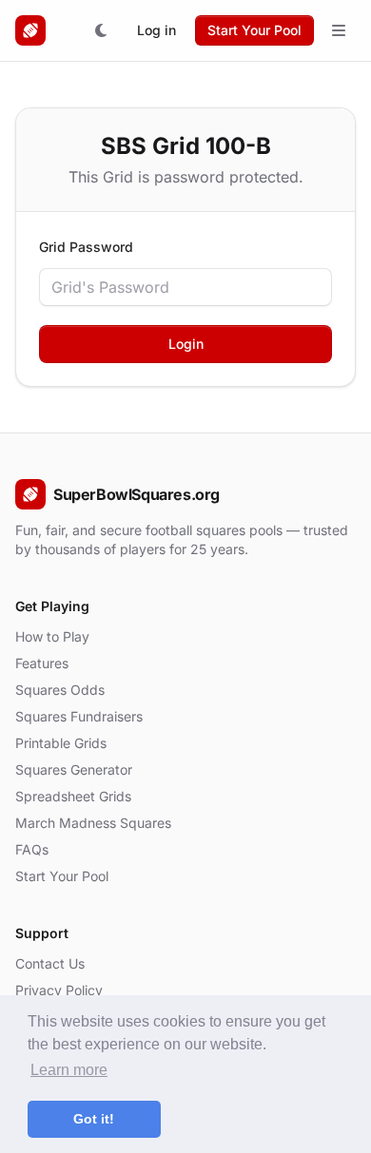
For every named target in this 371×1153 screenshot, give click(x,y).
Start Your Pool (254, 30)
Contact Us (50, 963)
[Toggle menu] (339, 30)
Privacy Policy (59, 990)
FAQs (32, 849)
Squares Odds (60, 690)
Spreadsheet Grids (73, 796)
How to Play (52, 636)
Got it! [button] (93, 1118)
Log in (156, 30)
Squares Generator (73, 769)
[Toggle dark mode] (101, 30)
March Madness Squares (93, 823)
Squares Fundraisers (79, 716)
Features (41, 663)
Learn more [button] (68, 1070)
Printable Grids (61, 743)
